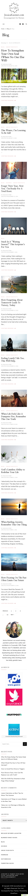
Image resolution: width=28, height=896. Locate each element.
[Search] (25, 744)
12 (8, 615)
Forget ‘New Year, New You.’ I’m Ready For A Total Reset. (12, 188)
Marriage (4, 855)
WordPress (13, 893)
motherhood (6, 859)
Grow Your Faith (12, 47)
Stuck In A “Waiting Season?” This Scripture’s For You (13, 244)
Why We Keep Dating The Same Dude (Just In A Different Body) (13, 758)
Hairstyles (4, 799)
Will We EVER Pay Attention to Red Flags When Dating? (13, 780)
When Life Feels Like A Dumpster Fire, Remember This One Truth (13, 416)
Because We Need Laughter (11, 833)
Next (12, 614)
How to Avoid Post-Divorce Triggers (13, 769)
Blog (2, 47)
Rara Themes (14, 891)
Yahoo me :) (5, 805)
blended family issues (9, 837)
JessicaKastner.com (14, 15)
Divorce (8, 183)
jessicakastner (7, 64)
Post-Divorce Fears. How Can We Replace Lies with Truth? (12, 774)
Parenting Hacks (7, 863)
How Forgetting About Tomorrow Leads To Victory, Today (12, 302)
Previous (5, 611)
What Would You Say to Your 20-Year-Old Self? (13, 764)
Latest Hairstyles (6, 793)
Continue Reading (7, 100)
